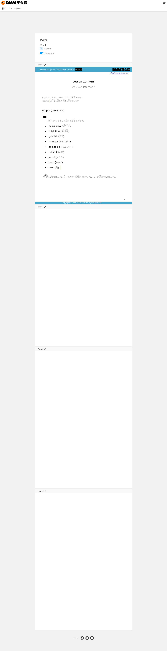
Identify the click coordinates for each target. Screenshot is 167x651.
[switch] (42, 53)
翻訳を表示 (50, 53)
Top (10, 8)
